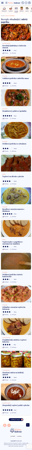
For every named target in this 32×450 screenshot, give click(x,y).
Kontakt (12, 436)
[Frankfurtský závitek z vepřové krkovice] (16, 326)
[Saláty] (27, 8)
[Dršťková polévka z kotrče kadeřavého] (16, 261)
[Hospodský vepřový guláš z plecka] (16, 392)
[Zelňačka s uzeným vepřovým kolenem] (16, 294)
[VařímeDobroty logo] (12, 3)
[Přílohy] (21, 8)
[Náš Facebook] (9, 425)
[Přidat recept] (26, 2)
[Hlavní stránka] (16, 430)
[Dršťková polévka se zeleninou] (16, 130)
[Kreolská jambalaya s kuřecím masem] (16, 32)
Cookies (19, 436)
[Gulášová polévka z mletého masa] (16, 65)
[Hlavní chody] (16, 8)
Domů (3, 15)
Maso (4, 174)
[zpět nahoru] (28, 425)
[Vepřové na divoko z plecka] (16, 163)
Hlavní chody (6, 43)
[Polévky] (10, 8)
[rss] (4, 425)
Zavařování (6, 370)
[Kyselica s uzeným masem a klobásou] (16, 195)
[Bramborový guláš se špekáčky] (16, 97)
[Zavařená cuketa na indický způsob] (16, 359)
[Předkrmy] (4, 8)
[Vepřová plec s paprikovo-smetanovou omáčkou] (16, 228)
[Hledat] (23, 2)
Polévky (4, 76)
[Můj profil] (29, 2)
